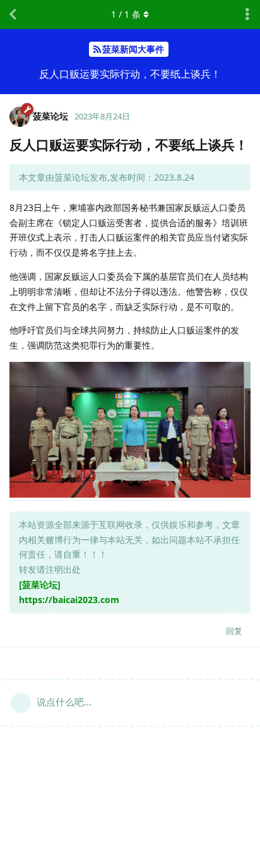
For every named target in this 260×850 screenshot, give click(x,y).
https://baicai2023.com (69, 600)
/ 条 (126, 14)
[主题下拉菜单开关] (247, 14)
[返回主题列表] (12, 14)
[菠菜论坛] (40, 584)
